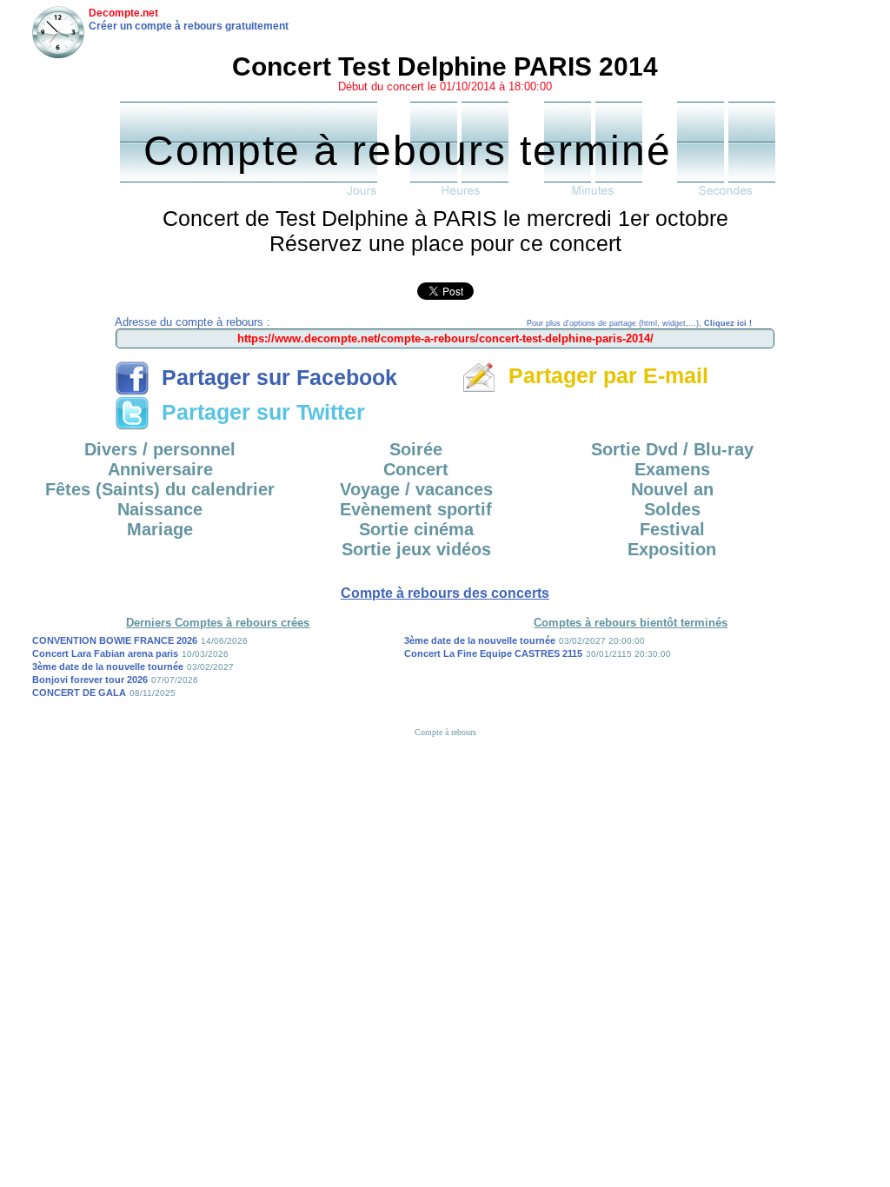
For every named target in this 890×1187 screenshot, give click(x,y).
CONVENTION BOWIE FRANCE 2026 (114, 640)
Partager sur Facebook (273, 377)
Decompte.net (123, 13)
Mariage (160, 529)
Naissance (160, 509)
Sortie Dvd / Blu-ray (672, 449)
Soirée (415, 449)
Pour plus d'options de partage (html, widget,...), (639, 323)
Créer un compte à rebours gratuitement (189, 26)
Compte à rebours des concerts (445, 593)
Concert (415, 469)
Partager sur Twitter (257, 412)
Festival (672, 529)
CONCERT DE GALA (79, 692)
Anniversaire (160, 469)
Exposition (672, 549)
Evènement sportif (416, 509)
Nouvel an (672, 489)
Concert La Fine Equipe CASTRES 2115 (493, 653)
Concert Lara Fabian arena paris (105, 653)
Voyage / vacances (416, 489)
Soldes (672, 509)
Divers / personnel (160, 449)
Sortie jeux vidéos (416, 549)
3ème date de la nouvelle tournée (107, 666)
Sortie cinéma (416, 529)
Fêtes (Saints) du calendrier (160, 489)
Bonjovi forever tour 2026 (90, 679)
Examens (672, 469)
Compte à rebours (445, 732)
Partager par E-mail (602, 375)
